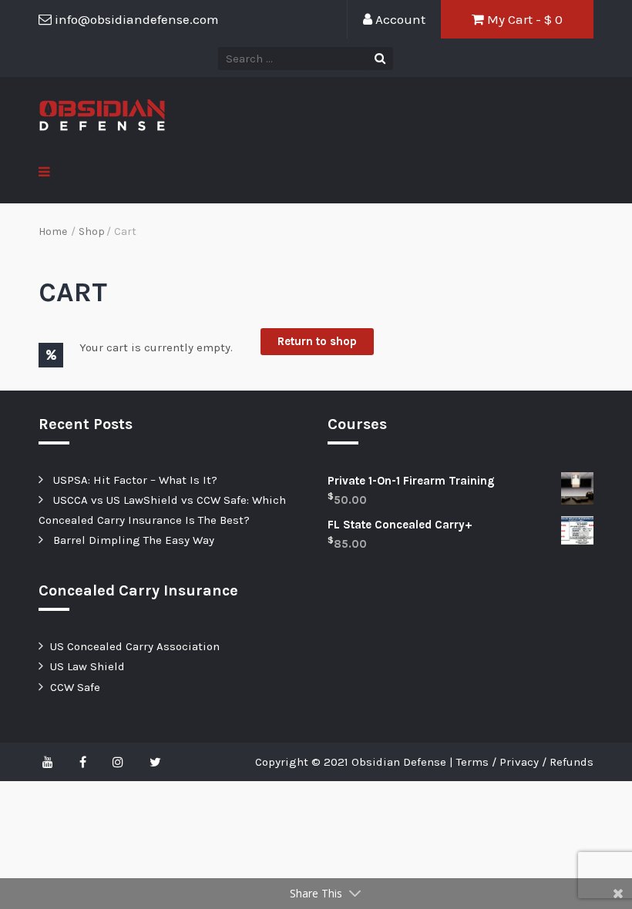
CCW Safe (75, 687)
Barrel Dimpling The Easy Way (133, 540)
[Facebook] (83, 761)
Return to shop (317, 341)
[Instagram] (118, 761)
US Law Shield (87, 666)
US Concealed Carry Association (135, 646)
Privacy (519, 762)
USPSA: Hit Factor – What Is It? (135, 480)
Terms (472, 762)
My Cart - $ (523, 19)
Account (398, 19)
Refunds (571, 762)
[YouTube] (52, 761)
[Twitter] (155, 761)
